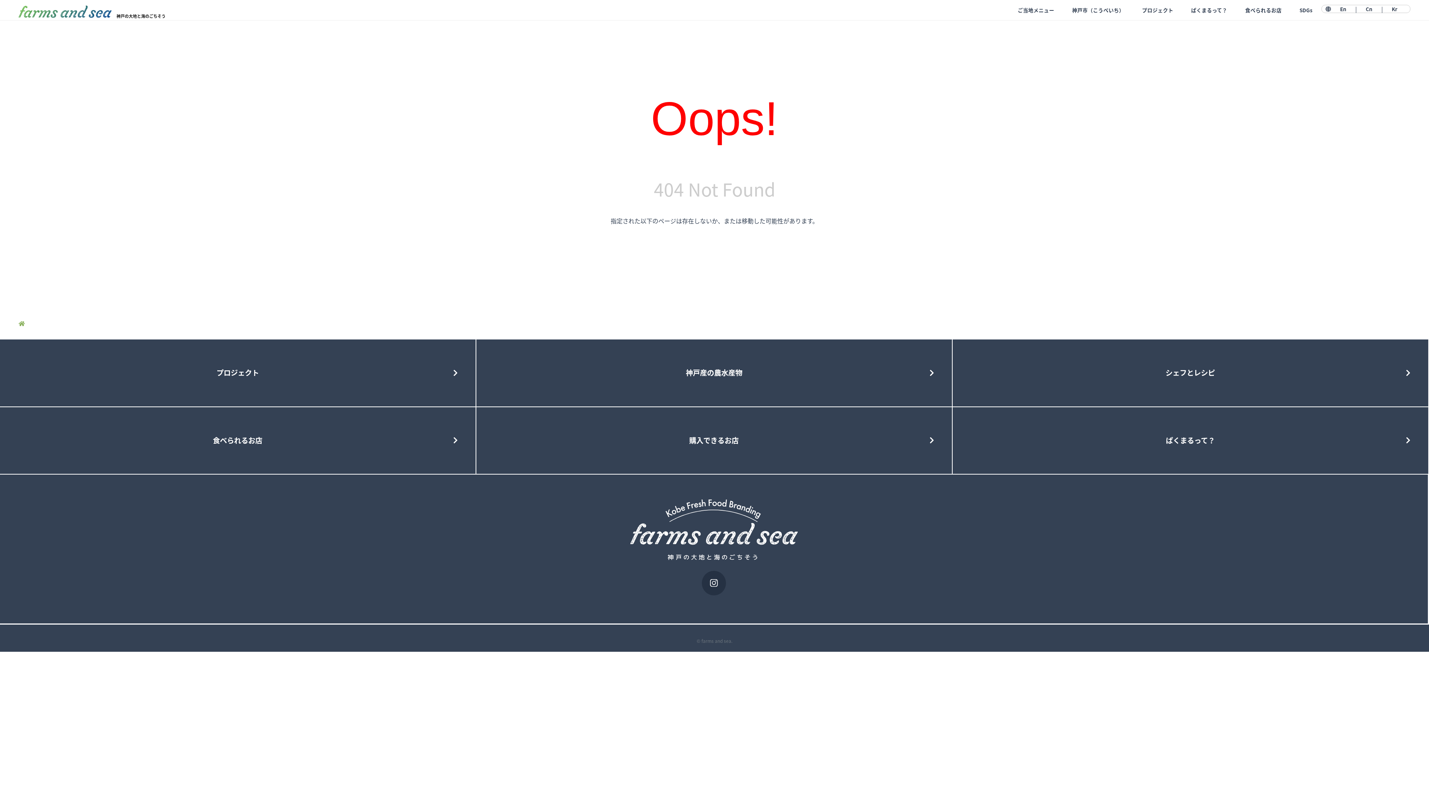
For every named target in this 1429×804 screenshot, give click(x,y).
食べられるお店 (1263, 10)
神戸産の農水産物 (714, 372)
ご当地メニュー (1036, 10)
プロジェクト (1157, 10)
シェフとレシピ (1190, 372)
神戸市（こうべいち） (1098, 10)
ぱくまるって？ (1209, 10)
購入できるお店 (714, 440)
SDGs (1306, 10)
